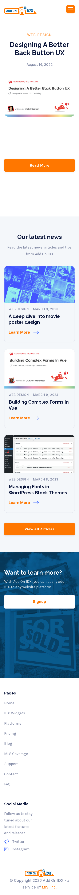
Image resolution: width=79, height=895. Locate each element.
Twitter (18, 841)
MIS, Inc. (49, 887)
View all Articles (40, 529)
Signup (39, 601)
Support (11, 764)
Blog (8, 743)
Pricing (10, 733)
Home (9, 703)
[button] (70, 9)
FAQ (7, 784)
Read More (39, 165)
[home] (24, 10)
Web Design (39, 34)
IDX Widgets (14, 713)
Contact (11, 774)
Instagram (21, 849)
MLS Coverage (16, 753)
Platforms (12, 723)
